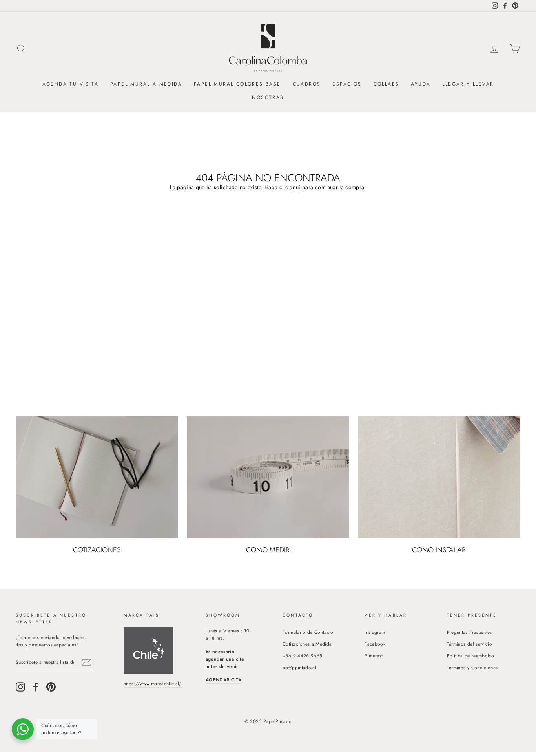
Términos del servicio (469, 644)
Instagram (375, 632)
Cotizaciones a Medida (307, 644)
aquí (295, 187)
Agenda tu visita (70, 84)
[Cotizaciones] (97, 477)
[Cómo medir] (268, 477)
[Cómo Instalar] (439, 477)
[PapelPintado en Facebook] (35, 687)
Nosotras (268, 97)
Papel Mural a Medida (146, 84)
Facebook (375, 644)
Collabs (386, 84)
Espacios (346, 84)
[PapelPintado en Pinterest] (51, 687)
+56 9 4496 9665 (302, 655)
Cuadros (307, 84)
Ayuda (420, 84)
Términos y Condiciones (472, 667)
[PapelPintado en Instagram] (20, 687)
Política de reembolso (470, 655)
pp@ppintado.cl (299, 667)
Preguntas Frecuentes (469, 632)
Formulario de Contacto (308, 632)
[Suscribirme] (86, 662)
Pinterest (374, 655)
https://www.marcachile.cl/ (153, 683)
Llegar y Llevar (468, 84)
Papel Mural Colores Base (237, 84)
